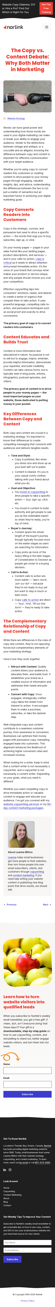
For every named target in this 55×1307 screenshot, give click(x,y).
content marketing (23, 875)
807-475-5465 (42, 1162)
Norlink (47, 1145)
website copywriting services (21, 804)
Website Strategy (16, 118)
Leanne (12, 857)
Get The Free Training (46, 8)
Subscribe (27, 1094)
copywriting (37, 871)
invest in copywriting (32, 491)
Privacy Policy (27, 1300)
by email (23, 1162)
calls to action (30, 599)
